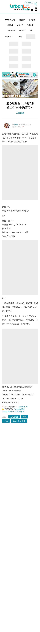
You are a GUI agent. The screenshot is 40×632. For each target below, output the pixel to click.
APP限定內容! (10, 20)
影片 (31, 30)
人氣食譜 (20, 113)
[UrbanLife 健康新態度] (20, 7)
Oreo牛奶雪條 (19, 421)
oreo (5, 421)
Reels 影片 (9, 36)
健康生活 (20, 25)
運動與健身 (11, 30)
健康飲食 (30, 25)
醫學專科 (10, 25)
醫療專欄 (32, 20)
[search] (36, 8)
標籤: (5, 417)
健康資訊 (22, 20)
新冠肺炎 (22, 30)
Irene (16, 125)
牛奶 (24, 417)
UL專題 (19, 36)
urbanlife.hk (23, 407)
